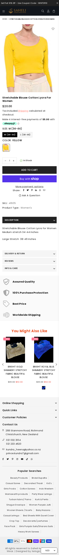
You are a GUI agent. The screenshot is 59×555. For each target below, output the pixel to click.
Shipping (23, 110)
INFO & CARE (11, 268)
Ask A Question (30, 195)
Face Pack (9, 526)
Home (4, 19)
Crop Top (14, 520)
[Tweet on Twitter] (28, 190)
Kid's (49, 483)
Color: (12, 140)
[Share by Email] (44, 190)
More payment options (29, 186)
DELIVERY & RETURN (15, 253)
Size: (12, 128)
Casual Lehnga (11, 515)
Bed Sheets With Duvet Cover (38, 515)
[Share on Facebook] (24, 190)
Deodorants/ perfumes (35, 520)
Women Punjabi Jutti (40, 504)
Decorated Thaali (33, 483)
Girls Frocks (10, 488)
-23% (6, 339)
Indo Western (46, 488)
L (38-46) (25, 134)
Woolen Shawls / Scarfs (19, 510)
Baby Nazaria (43, 510)
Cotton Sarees (27, 488)
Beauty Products (19, 477)
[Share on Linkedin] (36, 190)
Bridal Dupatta (39, 477)
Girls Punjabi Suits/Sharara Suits (36, 526)
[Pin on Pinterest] (32, 190)
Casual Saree (13, 483)
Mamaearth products (16, 494)
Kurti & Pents (41, 499)
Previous (2, 364)
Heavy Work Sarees (28, 531)
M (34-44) (10, 134)
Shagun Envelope (15, 504)
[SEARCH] (43, 11)
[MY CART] (54, 11)
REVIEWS (9, 261)
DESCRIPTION (12, 220)
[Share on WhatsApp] (40, 190)
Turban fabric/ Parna (20, 499)
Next (56, 364)
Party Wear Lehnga (42, 494)
